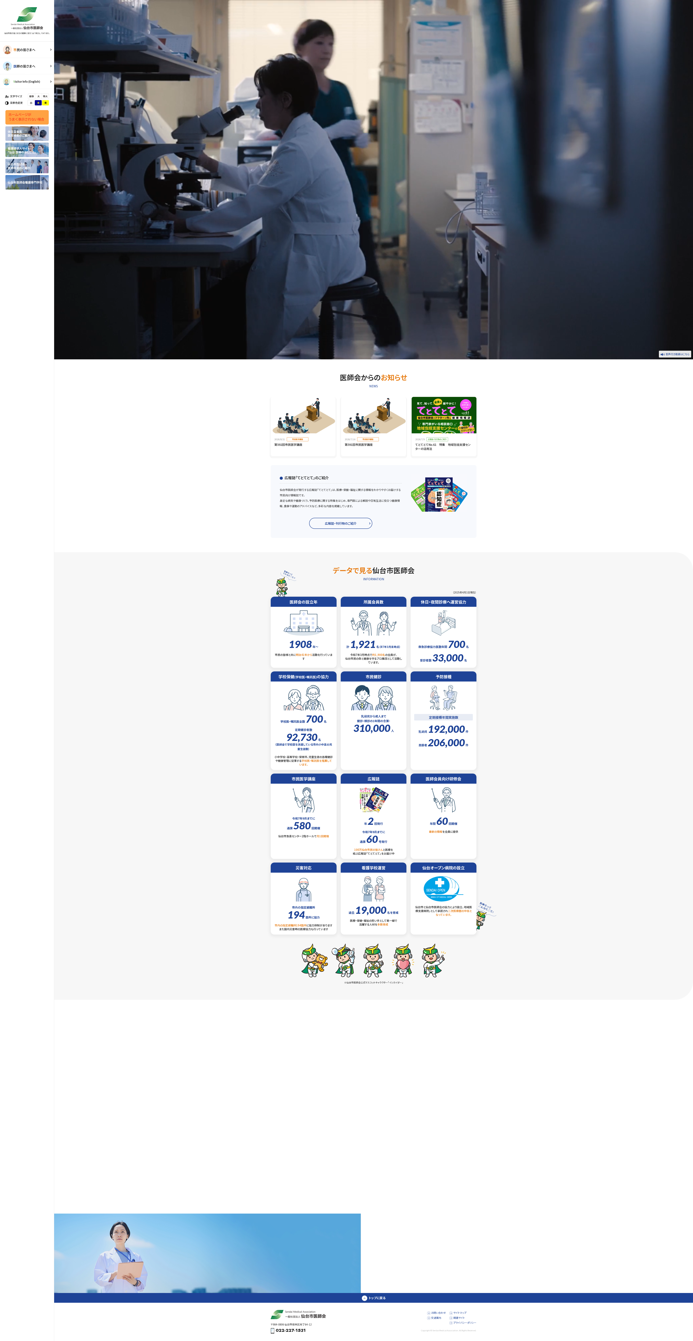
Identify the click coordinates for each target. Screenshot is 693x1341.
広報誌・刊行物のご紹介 (341, 523)
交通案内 (436, 1318)
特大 (45, 96)
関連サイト (459, 1318)
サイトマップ (460, 1312)
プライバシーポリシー (464, 1322)
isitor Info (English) (26, 81)
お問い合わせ (438, 1312)
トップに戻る (377, 1298)
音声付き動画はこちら (677, 354)
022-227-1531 (291, 1330)
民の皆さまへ (24, 49)
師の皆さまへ (24, 66)
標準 (31, 96)
